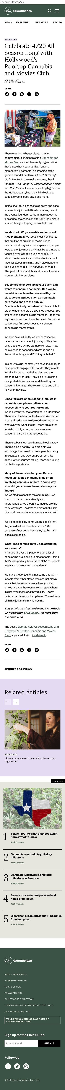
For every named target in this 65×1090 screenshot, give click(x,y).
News (8, 22)
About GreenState (16, 974)
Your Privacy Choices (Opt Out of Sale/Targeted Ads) (27, 1020)
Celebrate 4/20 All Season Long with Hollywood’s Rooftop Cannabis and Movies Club (32, 631)
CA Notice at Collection (19, 999)
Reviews (58, 22)
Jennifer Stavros (15, 82)
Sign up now (32, 612)
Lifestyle (41, 22)
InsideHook (39, 635)
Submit (49, 1043)
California (11, 39)
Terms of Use (13, 987)
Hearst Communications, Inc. (25, 1080)
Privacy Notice (13, 993)
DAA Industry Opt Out (18, 1012)
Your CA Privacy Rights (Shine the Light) (29, 1005)
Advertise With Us (15, 981)
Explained (23, 22)
